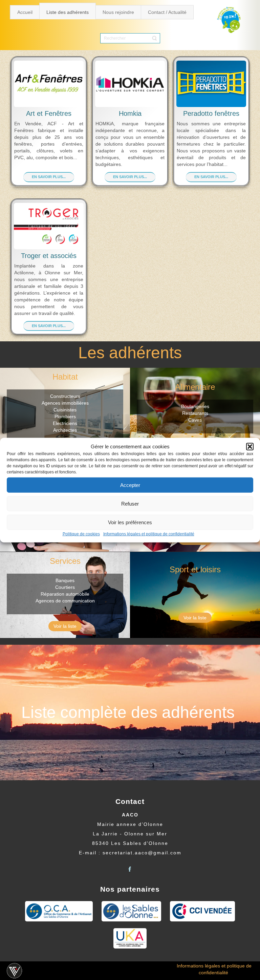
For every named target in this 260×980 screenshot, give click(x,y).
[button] (249, 446)
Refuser (130, 504)
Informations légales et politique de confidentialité (148, 534)
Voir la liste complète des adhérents (130, 716)
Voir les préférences (130, 522)
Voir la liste (65, 626)
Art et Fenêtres (48, 113)
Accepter (130, 485)
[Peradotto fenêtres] (211, 84)
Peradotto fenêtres (211, 113)
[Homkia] (130, 84)
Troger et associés (49, 255)
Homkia (130, 113)
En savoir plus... (49, 177)
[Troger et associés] (49, 226)
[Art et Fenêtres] (49, 84)
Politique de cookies (81, 534)
